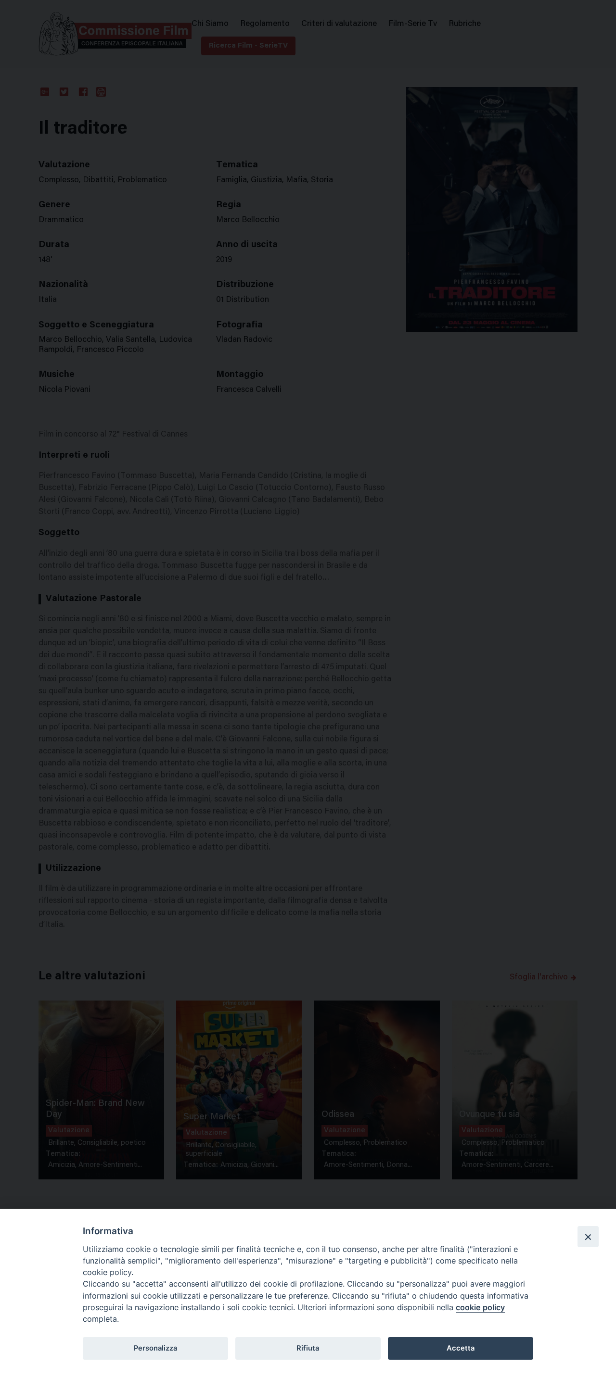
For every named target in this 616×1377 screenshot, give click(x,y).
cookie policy (480, 1307)
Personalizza (155, 1348)
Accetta (461, 1348)
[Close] (588, 1236)
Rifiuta (307, 1348)
